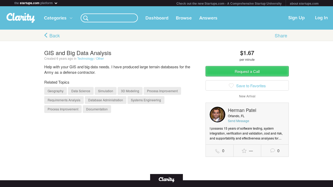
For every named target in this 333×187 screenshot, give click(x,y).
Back (54, 35)
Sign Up (296, 18)
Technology (85, 58)
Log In (321, 18)
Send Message (238, 120)
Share (281, 35)
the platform (34, 2)
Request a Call (247, 71)
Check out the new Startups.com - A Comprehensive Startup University (229, 3)
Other (100, 58)
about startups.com (304, 3)
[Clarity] (166, 179)
